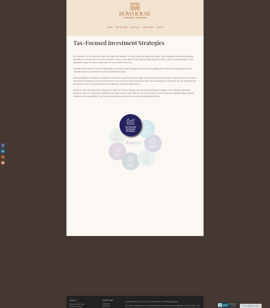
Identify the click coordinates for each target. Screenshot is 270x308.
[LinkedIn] (3, 151)
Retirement (106, 304)
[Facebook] (3, 145)
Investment (106, 306)
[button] (110, 27)
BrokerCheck (173, 302)
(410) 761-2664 (79, 304)
